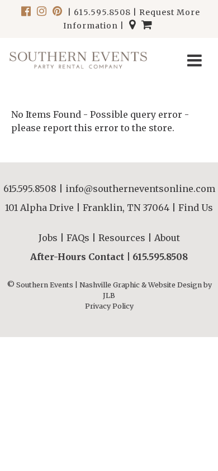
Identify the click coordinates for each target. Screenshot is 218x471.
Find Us (195, 207)
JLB (109, 295)
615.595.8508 (102, 12)
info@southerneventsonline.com (140, 188)
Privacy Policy (109, 306)
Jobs (48, 237)
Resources (121, 237)
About (167, 237)
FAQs (78, 237)
